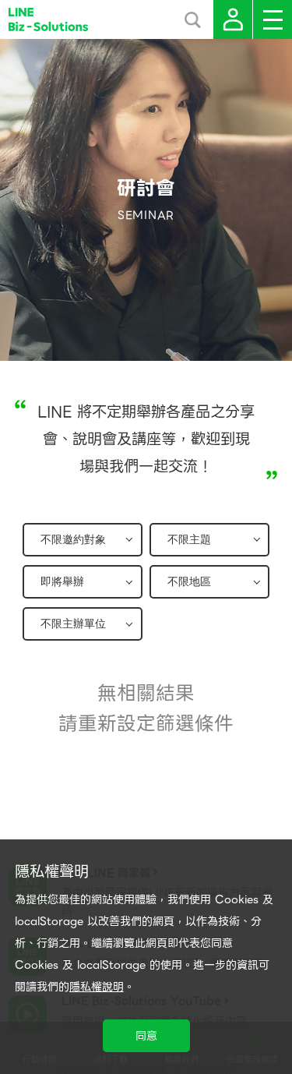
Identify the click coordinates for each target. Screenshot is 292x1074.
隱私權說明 (96, 986)
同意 (146, 1035)
